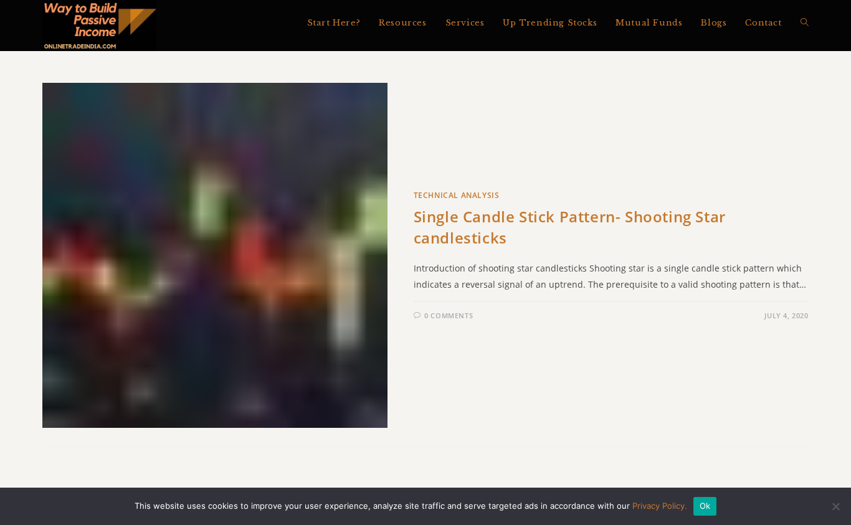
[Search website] (804, 23)
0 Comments (448, 315)
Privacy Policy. (659, 506)
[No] (835, 506)
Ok (705, 506)
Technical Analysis (457, 195)
